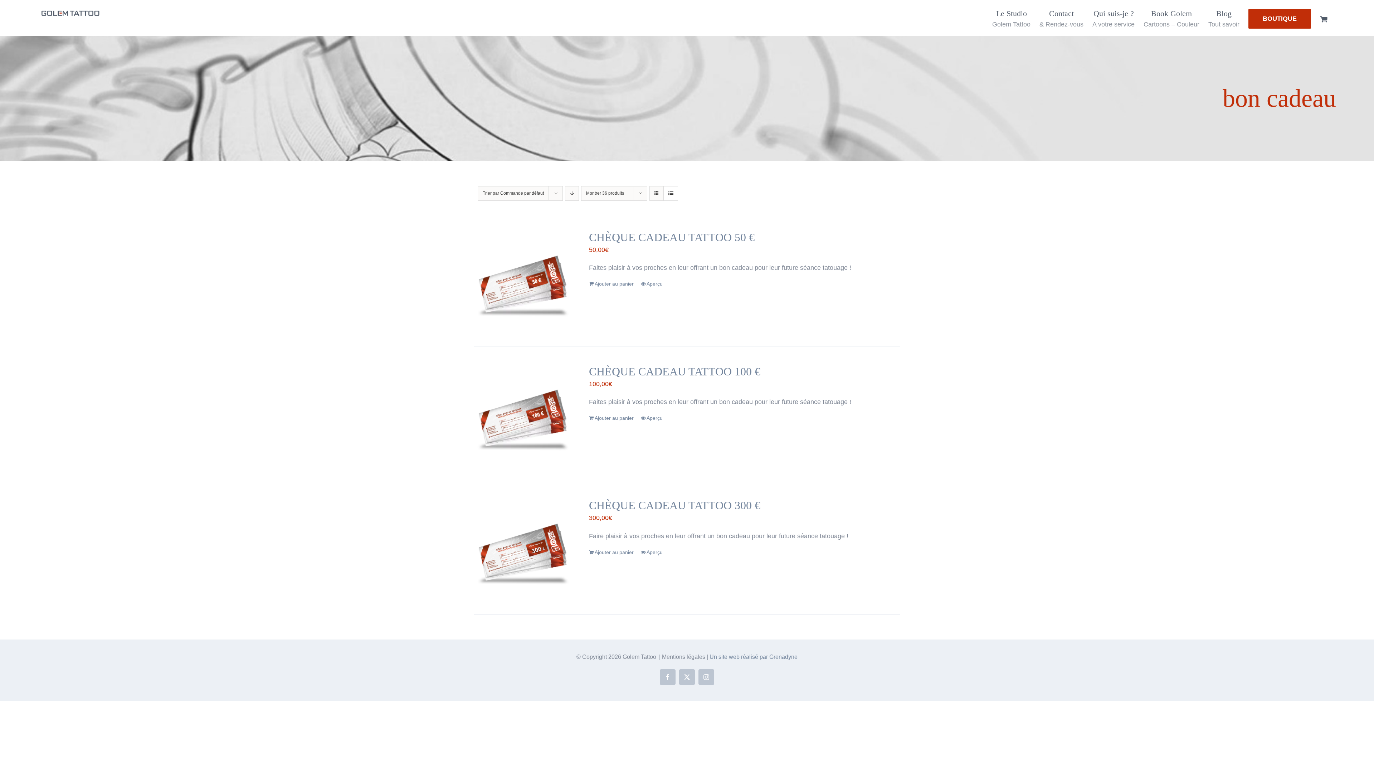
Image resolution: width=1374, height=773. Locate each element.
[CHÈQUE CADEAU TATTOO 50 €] (523, 279)
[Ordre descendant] (572, 193)
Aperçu (655, 284)
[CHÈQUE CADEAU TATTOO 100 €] (523, 413)
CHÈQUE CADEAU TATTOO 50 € (672, 237)
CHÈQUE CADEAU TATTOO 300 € (674, 505)
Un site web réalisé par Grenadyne (754, 657)
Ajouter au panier (614, 284)
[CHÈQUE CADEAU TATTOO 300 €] (523, 547)
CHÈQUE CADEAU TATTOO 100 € (674, 371)
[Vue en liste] (671, 193)
